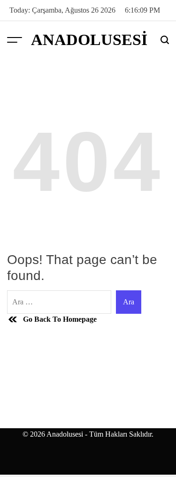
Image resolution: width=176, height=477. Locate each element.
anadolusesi (89, 40)
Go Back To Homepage (60, 319)
